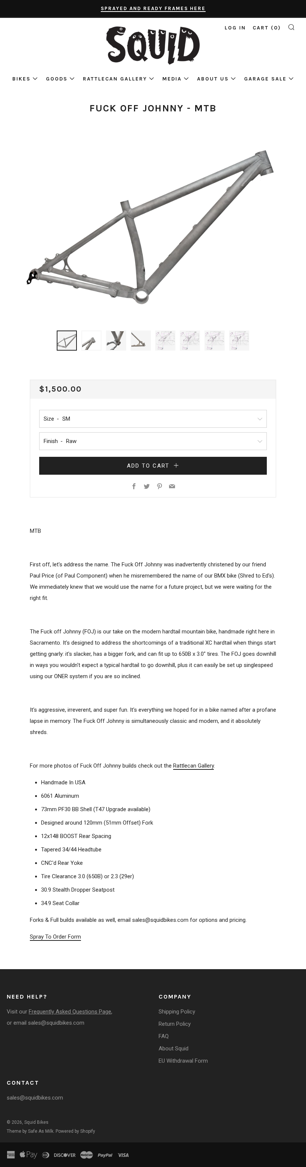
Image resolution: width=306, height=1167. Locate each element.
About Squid (173, 1048)
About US (213, 79)
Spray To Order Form (55, 936)
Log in (235, 28)
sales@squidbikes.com (56, 1022)
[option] (153, 227)
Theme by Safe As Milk (30, 1131)
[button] (67, 341)
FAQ (164, 1036)
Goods (57, 79)
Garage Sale (265, 79)
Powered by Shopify (75, 1131)
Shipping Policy (177, 1011)
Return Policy (175, 1024)
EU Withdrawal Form (183, 1060)
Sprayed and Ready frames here (153, 8)
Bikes (21, 79)
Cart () (267, 28)
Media (172, 79)
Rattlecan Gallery (115, 79)
